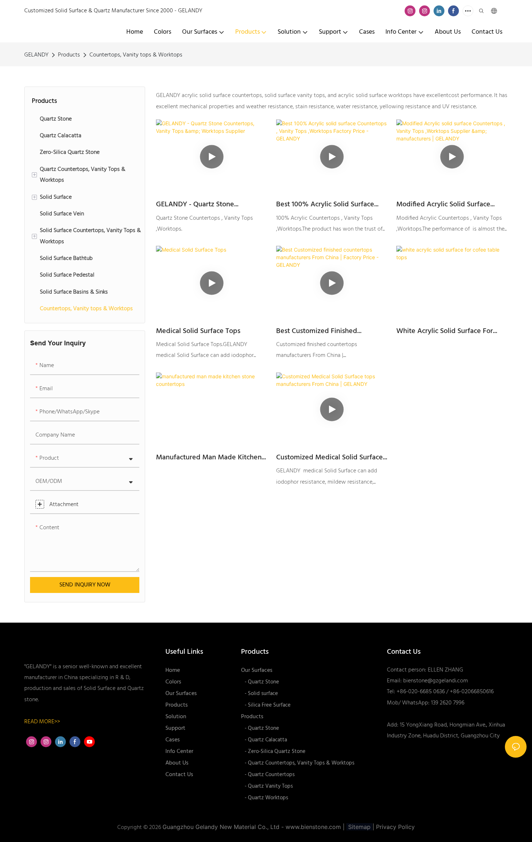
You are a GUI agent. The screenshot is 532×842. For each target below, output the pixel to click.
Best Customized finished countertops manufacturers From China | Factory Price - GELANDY (328, 331)
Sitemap (359, 826)
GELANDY (36, 55)
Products (69, 55)
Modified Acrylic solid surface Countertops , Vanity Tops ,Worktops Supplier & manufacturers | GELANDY (443, 204)
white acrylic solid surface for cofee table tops (444, 331)
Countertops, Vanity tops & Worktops (135, 55)
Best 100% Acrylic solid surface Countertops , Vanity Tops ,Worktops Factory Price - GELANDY (325, 204)
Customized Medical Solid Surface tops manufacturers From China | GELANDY (329, 457)
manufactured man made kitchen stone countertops (209, 457)
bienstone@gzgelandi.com (435, 681)
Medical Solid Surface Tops (198, 331)
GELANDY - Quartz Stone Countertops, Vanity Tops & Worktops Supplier (199, 204)
